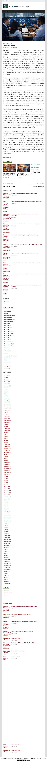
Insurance (6, 353)
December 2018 (7, 515)
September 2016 (7, 569)
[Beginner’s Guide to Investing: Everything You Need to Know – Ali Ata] (7, 253)
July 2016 (6, 573)
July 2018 (6, 525)
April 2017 (6, 555)
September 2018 (7, 521)
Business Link (7, 323)
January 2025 (7, 402)
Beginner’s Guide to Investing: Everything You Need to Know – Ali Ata (25, 253)
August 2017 (7, 547)
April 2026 (6, 377)
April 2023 (6, 426)
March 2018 (6, 533)
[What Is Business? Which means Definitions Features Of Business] (7, 621)
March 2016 (6, 581)
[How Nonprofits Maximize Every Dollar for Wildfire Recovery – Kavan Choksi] (9, 168)
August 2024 (7, 410)
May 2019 (6, 504)
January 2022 (7, 446)
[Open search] (42, 11)
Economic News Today (9, 345)
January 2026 (7, 383)
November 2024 (7, 406)
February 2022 (7, 444)
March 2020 (6, 484)
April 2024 (6, 414)
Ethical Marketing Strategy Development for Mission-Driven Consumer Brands (26, 201)
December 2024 (7, 404)
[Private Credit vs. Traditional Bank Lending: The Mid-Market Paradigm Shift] (7, 244)
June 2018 (6, 527)
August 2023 (7, 422)
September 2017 (7, 545)
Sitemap (6, 594)
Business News (7, 329)
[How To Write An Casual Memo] (7, 651)
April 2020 (6, 482)
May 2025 (6, 393)
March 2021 (6, 460)
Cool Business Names (15, 656)
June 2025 (6, 391)
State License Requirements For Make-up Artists (20, 614)
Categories (6, 301)
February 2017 (7, 559)
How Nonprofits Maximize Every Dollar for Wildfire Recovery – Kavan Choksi (9, 174)
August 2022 (7, 432)
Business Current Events (7, 43)
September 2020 (7, 472)
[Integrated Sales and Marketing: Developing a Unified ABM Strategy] (7, 235)
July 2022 (6, 434)
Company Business (8, 341)
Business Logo (7, 325)
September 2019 (7, 496)
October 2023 (7, 418)
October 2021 (7, 450)
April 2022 (6, 440)
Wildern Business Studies (16, 744)
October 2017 (7, 543)
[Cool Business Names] (7, 656)
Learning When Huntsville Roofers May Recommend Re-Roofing (24, 193)
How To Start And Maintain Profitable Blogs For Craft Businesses (24, 642)
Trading (5, 364)
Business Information (8, 321)
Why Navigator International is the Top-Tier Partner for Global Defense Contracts (27, 273)
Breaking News (7, 311)
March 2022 (6, 442)
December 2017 (7, 539)
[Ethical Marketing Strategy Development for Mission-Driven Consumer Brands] (7, 201)
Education (6, 347)
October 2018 (7, 519)
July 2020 (6, 476)
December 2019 (7, 490)
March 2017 (6, 557)
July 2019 (6, 500)
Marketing (6, 360)
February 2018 (7, 535)
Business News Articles (9, 331)
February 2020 (7, 486)
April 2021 (6, 458)
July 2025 (6, 389)
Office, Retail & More (15, 638)
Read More (28, 760)
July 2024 (6, 412)
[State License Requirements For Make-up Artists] (7, 614)
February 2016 (7, 583)
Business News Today (9, 333)
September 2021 (7, 452)
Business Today (7, 337)
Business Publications (9, 335)
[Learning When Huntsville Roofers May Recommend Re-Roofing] (7, 193)
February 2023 (7, 428)
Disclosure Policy (8, 592)
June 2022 (6, 436)
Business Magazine (8, 327)
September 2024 (7, 408)
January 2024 (7, 416)
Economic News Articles (9, 343)
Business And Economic (9, 315)
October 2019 (7, 494)
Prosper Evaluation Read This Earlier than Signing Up (22, 631)
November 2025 (7, 387)
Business (6, 313)
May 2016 (6, 577)
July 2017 (6, 549)
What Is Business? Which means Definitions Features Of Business (24, 621)
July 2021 (6, 456)
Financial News (7, 349)
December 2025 (7, 385)
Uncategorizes (7, 366)
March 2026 (6, 379)
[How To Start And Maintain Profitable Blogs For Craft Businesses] (7, 642)
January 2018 (7, 537)
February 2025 (7, 400)
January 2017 (7, 561)
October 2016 (7, 567)
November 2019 (7, 492)
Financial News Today (9, 351)
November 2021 (7, 448)
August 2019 (7, 498)
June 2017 (6, 551)
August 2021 (7, 454)
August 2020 (7, 474)
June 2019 (6, 502)
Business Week (7, 339)
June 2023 (6, 424)
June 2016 (6, 575)
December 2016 (7, 563)
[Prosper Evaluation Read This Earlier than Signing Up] (7, 631)
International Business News (10, 355)
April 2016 (6, 579)
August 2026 (7, 375)
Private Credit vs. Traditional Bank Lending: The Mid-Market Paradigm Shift (26, 244)
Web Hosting (7, 368)
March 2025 (6, 398)
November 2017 (7, 541)
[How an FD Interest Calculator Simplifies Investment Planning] (37, 166)
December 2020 (7, 466)
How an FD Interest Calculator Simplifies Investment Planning (35, 171)
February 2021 (7, 462)
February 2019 (7, 511)
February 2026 (7, 381)
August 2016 (7, 571)
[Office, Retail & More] (7, 638)
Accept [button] (19, 760)
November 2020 (7, 468)
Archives (6, 303)
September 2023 (7, 420)
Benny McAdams (14, 47)
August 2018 (7, 523)
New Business (7, 362)
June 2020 (6, 478)
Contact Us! (6, 590)
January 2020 (7, 488)
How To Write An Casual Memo (17, 651)
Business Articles (8, 317)
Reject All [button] (23, 760)
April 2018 (6, 531)
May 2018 (6, 529)
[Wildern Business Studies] (7, 744)
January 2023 (7, 430)
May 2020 (6, 480)
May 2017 (6, 553)
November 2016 (7, 565)
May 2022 (6, 438)
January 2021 (7, 464)
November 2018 (7, 517)
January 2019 (7, 513)
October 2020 (7, 470)
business (9, 157)
